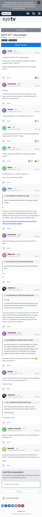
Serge (5, 37)
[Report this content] (36, 53)
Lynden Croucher (14, 429)
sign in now (6, 477)
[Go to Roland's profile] (4, 110)
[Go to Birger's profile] (4, 168)
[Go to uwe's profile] (4, 128)
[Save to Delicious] (12, 505)
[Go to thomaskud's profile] (4, 85)
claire (10, 188)
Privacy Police (21, 30)
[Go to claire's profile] (4, 189)
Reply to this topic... (12, 484)
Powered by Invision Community (21, 514)
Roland (10, 109)
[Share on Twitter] (2, 505)
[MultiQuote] (3, 77)
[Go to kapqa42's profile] (4, 449)
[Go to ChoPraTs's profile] (4, 289)
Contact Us (21, 511)
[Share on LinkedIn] (19, 505)
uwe (9, 127)
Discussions (21, 37)
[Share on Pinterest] (22, 505)
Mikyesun (11, 254)
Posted (14, 53)
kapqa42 (11, 448)
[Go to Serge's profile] (4, 52)
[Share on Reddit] (15, 505)
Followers (19, 491)
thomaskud (12, 84)
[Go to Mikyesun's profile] (4, 255)
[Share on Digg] (9, 505)
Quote (8, 77)
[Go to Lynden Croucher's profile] (4, 429)
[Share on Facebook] (5, 505)
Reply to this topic (21, 45)
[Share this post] (38, 53)
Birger (10, 167)
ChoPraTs (11, 288)
